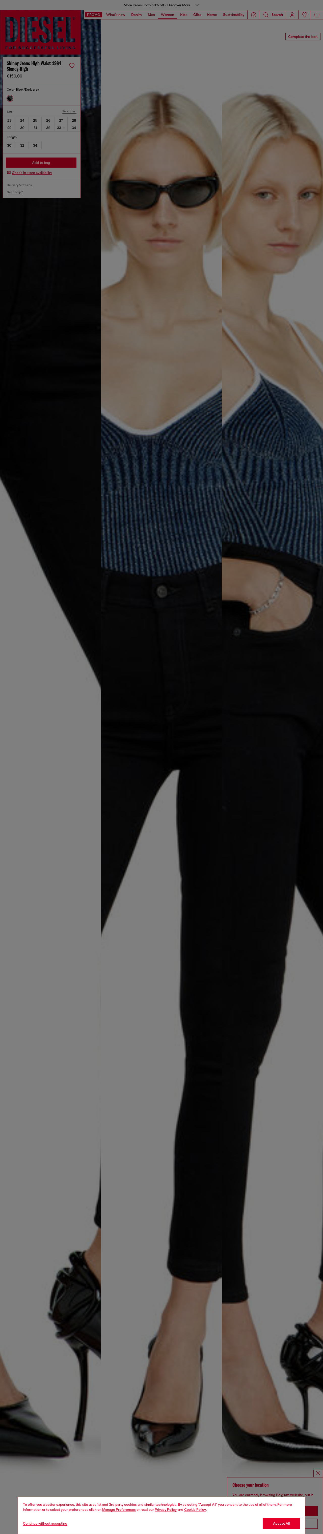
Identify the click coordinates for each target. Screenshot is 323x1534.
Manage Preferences (119, 1509)
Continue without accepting (45, 1523)
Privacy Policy (166, 1509)
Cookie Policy (195, 1509)
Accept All (281, 1523)
